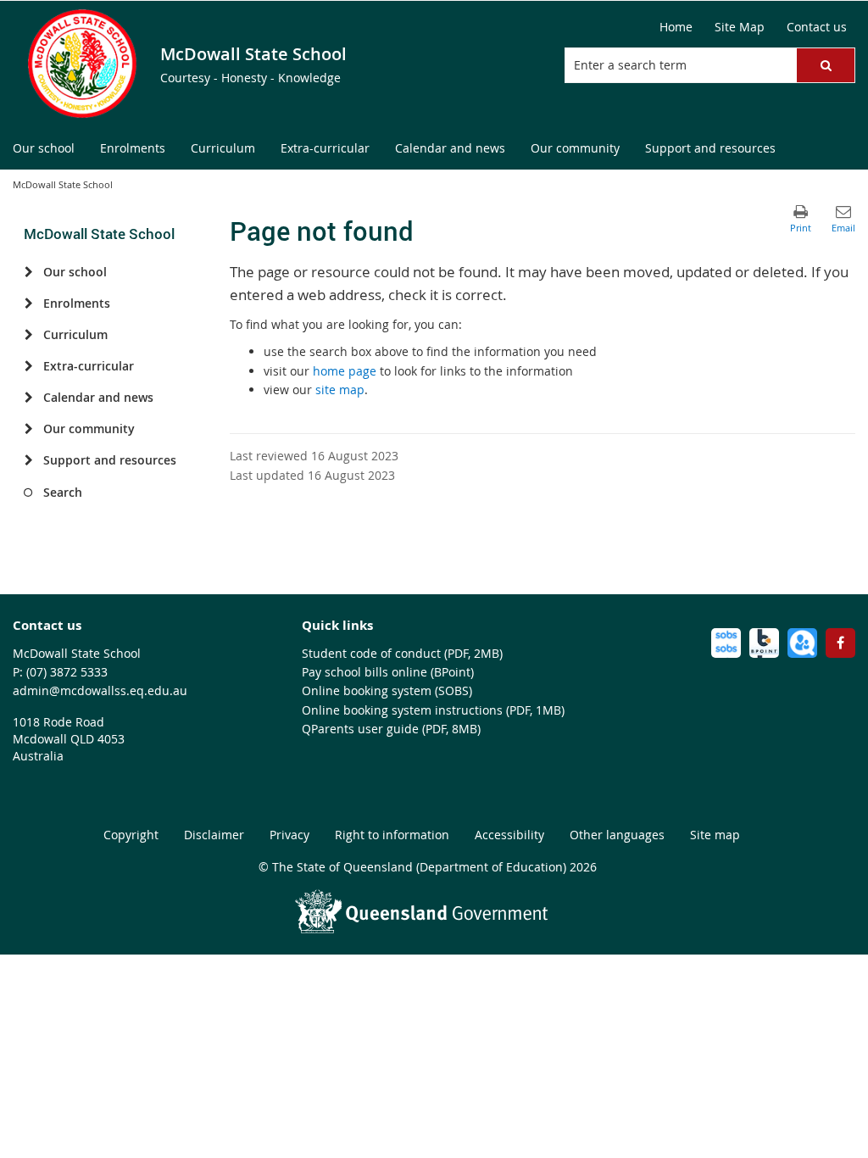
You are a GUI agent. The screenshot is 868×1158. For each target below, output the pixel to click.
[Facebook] (840, 643)
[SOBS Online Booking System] (726, 643)
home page (344, 371)
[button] (825, 65)
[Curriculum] (28, 335)
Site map (715, 835)
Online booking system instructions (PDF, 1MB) (433, 710)
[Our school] (28, 272)
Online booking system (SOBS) (387, 690)
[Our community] (28, 429)
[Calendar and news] (28, 397)
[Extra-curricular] (28, 366)
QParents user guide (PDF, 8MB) (391, 729)
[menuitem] (43, 149)
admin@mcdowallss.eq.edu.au (100, 690)
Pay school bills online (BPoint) (388, 672)
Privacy (289, 835)
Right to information (392, 835)
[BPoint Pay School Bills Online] (764, 643)
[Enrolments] (28, 303)
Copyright (131, 835)
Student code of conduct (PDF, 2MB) (402, 653)
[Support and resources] (28, 460)
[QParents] (802, 643)
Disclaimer (214, 835)
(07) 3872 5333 (67, 672)
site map (339, 389)
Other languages (617, 835)
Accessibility (509, 835)
